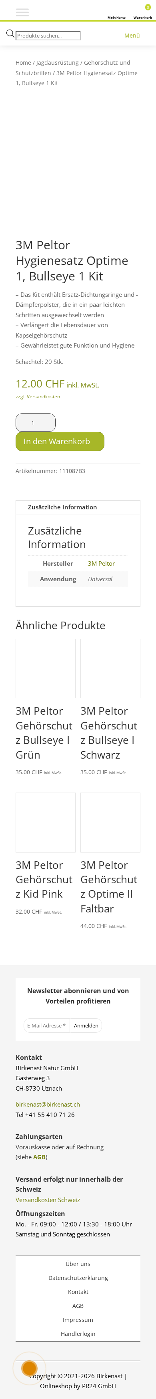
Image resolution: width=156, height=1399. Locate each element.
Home (23, 62)
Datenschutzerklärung (78, 1278)
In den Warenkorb (57, 441)
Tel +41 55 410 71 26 (45, 1115)
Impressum (78, 1319)
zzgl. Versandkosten (38, 396)
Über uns (78, 1264)
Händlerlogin (78, 1333)
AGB (39, 1157)
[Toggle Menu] (22, 12)
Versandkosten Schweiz (48, 1200)
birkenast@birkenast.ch (48, 1104)
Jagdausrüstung (57, 62)
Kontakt (78, 1292)
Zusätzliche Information (62, 507)
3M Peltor (101, 563)
